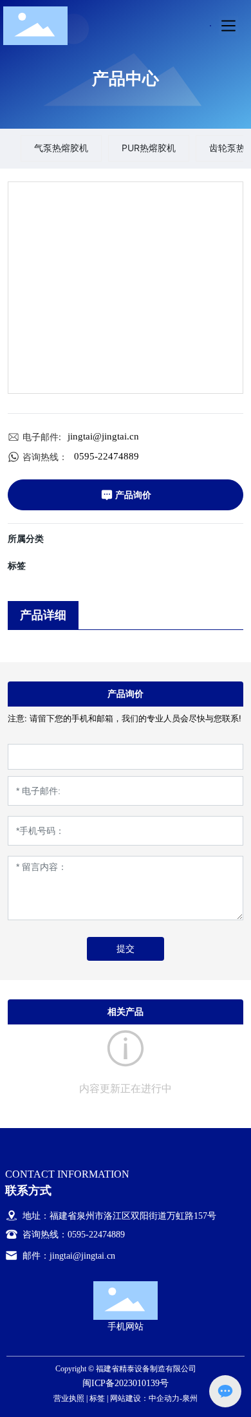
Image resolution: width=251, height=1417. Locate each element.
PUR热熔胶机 (149, 147)
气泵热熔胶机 (61, 147)
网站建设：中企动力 (145, 1398)
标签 (97, 1398)
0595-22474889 (106, 456)
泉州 (190, 1398)
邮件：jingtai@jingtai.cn (67, 1256)
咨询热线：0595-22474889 (72, 1234)
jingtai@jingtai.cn (103, 436)
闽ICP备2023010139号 (125, 1383)
